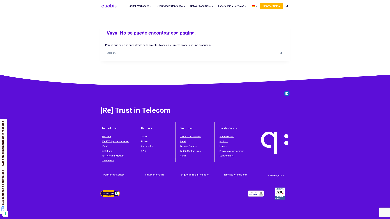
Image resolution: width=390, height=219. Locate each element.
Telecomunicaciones (190, 136)
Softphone (107, 151)
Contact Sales (271, 6)
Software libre (227, 156)
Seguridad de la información (195, 175)
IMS (104, 136)
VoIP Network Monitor (113, 156)
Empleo (223, 146)
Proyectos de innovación (232, 151)
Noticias (224, 141)
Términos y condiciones (235, 175)
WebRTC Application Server (115, 141)
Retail (183, 141)
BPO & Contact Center (191, 151)
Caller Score (108, 160)
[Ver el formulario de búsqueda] (287, 6)
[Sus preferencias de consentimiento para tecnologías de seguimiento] (5, 214)
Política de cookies (154, 175)
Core (108, 136)
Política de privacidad (113, 175)
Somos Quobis (227, 136)
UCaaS (105, 146)
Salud (183, 156)
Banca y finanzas (188, 146)
